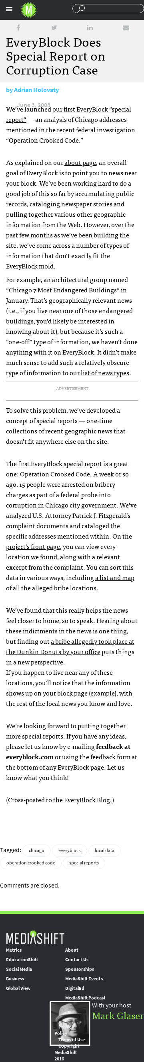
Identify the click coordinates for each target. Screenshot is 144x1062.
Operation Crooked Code (55, 473)
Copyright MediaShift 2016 (67, 1052)
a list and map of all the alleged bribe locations (70, 582)
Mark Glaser (118, 1015)
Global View (18, 988)
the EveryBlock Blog (81, 799)
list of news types (105, 372)
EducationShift (22, 959)
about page (80, 162)
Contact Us (76, 959)
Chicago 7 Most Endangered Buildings (63, 289)
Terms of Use (71, 1040)
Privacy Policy (64, 1030)
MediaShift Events (84, 979)
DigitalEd (74, 988)
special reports (84, 863)
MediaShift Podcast (85, 998)
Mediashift (28, 10)
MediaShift (35, 937)
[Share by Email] (126, 28)
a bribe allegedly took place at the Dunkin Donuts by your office (70, 646)
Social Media (19, 969)
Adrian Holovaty (36, 90)
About (71, 950)
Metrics (14, 950)
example (102, 693)
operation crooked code (30, 863)
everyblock (69, 850)
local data (104, 850)
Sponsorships (79, 969)
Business (15, 979)
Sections (9, 9)
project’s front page (33, 546)
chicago (36, 850)
